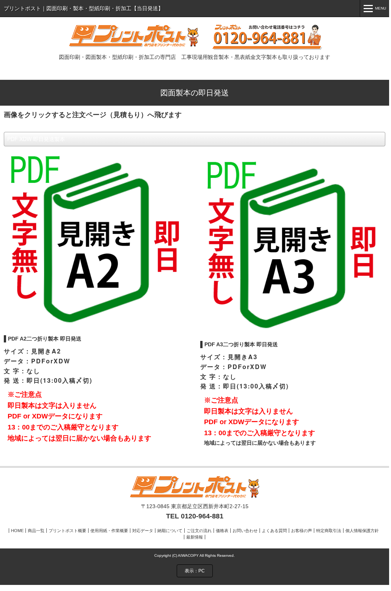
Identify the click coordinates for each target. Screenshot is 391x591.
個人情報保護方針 (362, 530)
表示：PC (195, 571)
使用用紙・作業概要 (109, 530)
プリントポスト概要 (67, 530)
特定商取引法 (328, 530)
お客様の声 (301, 530)
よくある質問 (274, 530)
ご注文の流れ (199, 530)
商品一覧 (36, 530)
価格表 (222, 530)
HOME (17, 530)
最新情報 (194, 537)
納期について (169, 530)
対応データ (142, 530)
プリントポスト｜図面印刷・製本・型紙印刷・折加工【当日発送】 (83, 8)
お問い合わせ (245, 530)
